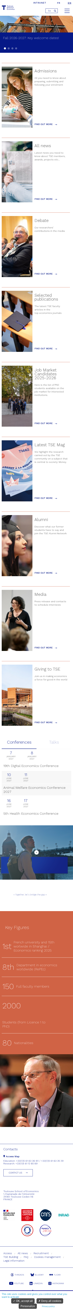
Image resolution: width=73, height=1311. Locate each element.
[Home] (8, 8)
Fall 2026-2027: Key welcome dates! (31, 38)
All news (23, 1253)
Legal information (13, 1260)
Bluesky (39, 1275)
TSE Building (10, 1257)
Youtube (19, 1283)
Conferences (19, 742)
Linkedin (38, 1283)
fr (58, 3)
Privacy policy (48, 1306)
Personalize (28, 1306)
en (69, 3)
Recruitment (41, 1253)
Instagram (58, 1283)
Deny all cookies (51, 1300)
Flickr (57, 1275)
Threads (19, 1275)
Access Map (12, 1156)
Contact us (15, 1172)
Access (7, 1253)
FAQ (26, 1257)
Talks (54, 742)
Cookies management (47, 1257)
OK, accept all (24, 1300)
